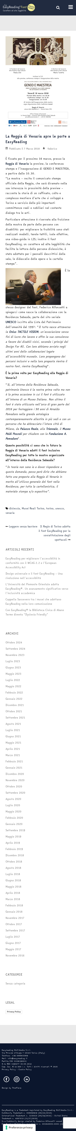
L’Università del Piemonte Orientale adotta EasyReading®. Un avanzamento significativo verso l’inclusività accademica (37, 588)
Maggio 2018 (13, 887)
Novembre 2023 (15, 655)
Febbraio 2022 (14, 693)
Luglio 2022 (13, 680)
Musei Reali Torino (33, 508)
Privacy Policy (14, 1011)
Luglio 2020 (13, 805)
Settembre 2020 (15, 793)
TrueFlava (16, 1088)
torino (49, 508)
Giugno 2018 (13, 880)
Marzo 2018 (13, 899)
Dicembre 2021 (15, 705)
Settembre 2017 (15, 930)
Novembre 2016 (15, 955)
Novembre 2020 (15, 780)
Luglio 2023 (13, 661)
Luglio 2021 (13, 730)
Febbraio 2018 (14, 905)
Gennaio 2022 (14, 699)
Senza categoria (15, 983)
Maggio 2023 (13, 674)
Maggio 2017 (13, 949)
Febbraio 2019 (14, 849)
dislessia (14, 508)
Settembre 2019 (15, 830)
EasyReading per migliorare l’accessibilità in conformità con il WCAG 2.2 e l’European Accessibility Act (33, 562)
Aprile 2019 (13, 843)
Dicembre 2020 (15, 774)
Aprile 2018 (13, 893)
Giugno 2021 (13, 736)
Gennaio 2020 (14, 824)
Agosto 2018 (13, 868)
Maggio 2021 (13, 743)
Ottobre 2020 (14, 786)
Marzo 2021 (13, 755)
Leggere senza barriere (23, 526)
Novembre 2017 (15, 918)
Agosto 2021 (13, 724)
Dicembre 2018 (15, 855)
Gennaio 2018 (14, 912)
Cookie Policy (25, 1069)
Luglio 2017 (13, 937)
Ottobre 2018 (14, 862)
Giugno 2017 (13, 943)
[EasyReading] (19, 8)
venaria (10, 513)
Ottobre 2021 (14, 711)
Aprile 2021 (13, 749)
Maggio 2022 (13, 686)
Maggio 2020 (13, 811)
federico (52, 148)
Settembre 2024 (15, 649)
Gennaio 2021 (14, 768)
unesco (59, 508)
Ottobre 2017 (14, 924)
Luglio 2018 (13, 874)
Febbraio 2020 (14, 818)
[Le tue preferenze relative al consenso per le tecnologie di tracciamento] (19, 1127)
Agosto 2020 (13, 799)
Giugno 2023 (13, 667)
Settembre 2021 (15, 718)
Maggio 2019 (13, 837)
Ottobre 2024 (14, 642)
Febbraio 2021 (14, 761)
